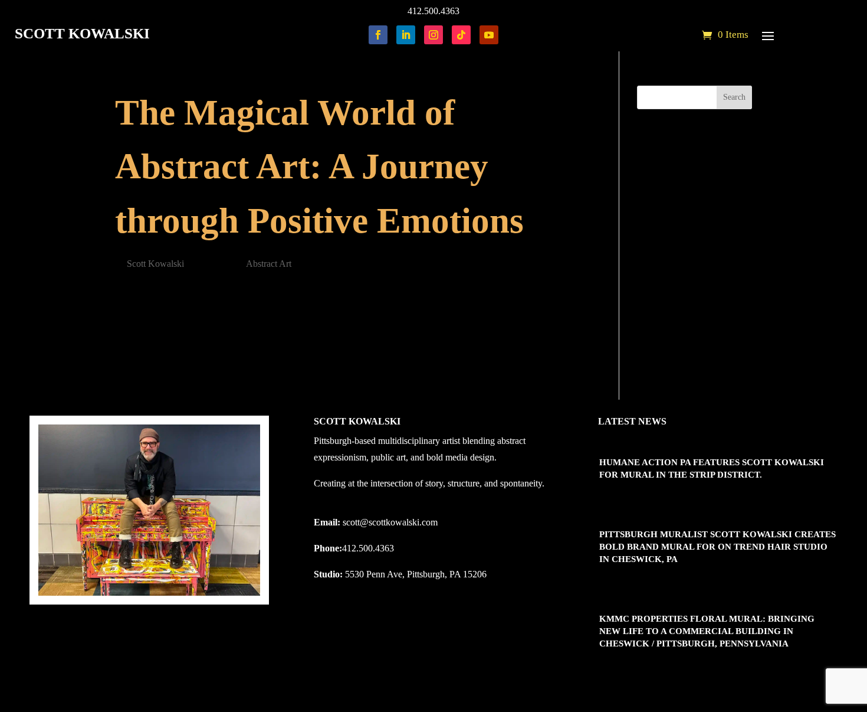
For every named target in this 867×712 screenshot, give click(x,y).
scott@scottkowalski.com (390, 522)
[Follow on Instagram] (433, 34)
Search (734, 97)
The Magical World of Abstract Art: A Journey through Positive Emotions (319, 166)
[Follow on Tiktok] (461, 34)
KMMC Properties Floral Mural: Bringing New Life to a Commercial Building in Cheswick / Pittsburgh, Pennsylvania (707, 631)
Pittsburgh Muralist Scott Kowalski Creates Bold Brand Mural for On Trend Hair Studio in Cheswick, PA (717, 547)
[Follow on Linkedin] (405, 34)
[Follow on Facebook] (378, 34)
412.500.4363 (433, 11)
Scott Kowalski (155, 264)
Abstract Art (268, 264)
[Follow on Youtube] (489, 34)
